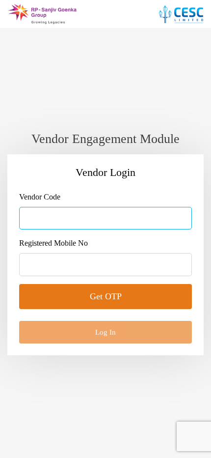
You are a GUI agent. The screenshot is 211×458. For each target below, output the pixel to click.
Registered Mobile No (53, 243)
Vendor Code (39, 197)
